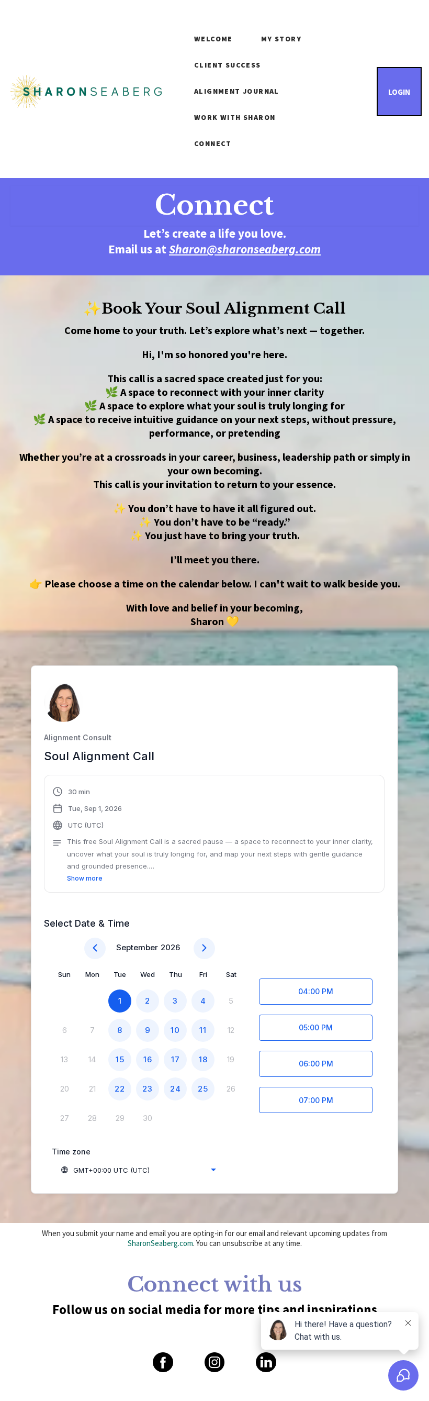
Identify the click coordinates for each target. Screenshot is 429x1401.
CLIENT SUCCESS (227, 65)
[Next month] (204, 948)
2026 (170, 947)
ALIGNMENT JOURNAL (236, 91)
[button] (214, 835)
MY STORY (281, 38)
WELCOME (213, 38)
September (137, 947)
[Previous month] (95, 948)
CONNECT (213, 143)
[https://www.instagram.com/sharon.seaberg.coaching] (214, 1362)
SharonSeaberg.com (160, 1243)
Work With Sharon (234, 117)
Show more (85, 878)
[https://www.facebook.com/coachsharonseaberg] (163, 1362)
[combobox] (138, 1170)
